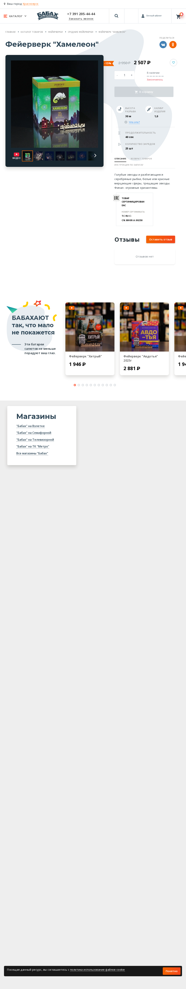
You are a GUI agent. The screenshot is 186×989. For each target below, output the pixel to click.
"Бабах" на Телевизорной (35, 440)
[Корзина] (179, 16)
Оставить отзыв (160, 239)
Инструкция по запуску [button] (128, 164)
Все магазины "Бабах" (32, 453)
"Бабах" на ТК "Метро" (32, 446)
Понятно (172, 971)
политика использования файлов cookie (97, 969)
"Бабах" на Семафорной (33, 433)
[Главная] (48, 15)
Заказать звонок (81, 18)
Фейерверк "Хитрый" (85, 356)
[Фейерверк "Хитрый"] (89, 327)
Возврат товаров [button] (141, 158)
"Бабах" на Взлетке (30, 426)
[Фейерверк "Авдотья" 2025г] (144, 327)
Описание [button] (120, 158)
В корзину (146, 92)
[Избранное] (131, 14)
